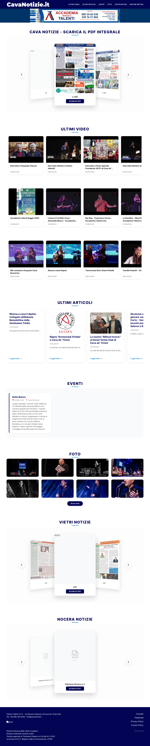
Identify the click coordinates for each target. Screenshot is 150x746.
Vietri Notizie (121, 4)
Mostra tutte (75, 503)
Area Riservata (138, 731)
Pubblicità (139, 717)
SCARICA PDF (75, 101)
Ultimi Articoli (89, 4)
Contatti (139, 714)
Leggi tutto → (15, 358)
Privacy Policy (137, 721)
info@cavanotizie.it (34, 717)
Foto (109, 4)
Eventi (102, 4)
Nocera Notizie (136, 4)
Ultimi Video (74, 4)
